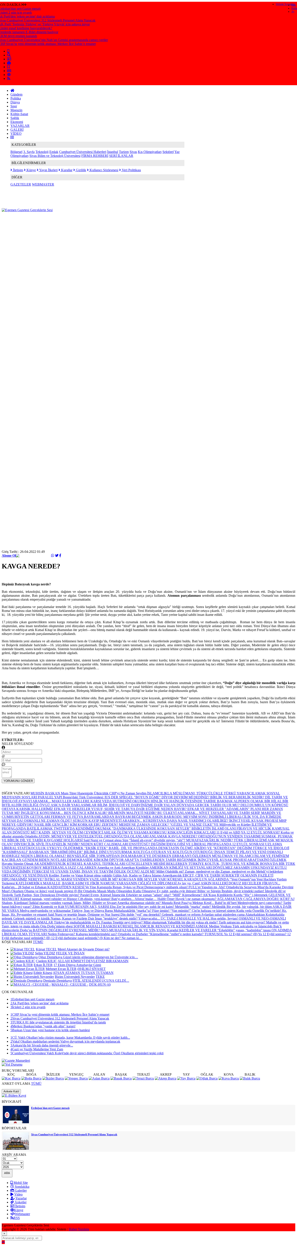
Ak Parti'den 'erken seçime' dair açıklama (39, 1003)
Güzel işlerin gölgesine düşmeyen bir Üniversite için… (100, 957)
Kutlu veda (244, 910)
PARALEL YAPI (50, 797)
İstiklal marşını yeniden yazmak (51, 903)
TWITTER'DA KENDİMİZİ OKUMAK (83, 828)
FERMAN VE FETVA (67, 817)
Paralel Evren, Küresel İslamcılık (103, 895)
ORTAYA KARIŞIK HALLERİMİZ (28, 809)
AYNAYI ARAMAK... (35, 801)
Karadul (173, 930)
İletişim (17, 170)
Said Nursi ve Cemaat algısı (102, 840)
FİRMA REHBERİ (94, 156)
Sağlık (14, 118)
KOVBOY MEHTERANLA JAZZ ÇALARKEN (62, 867)
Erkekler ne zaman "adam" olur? (149, 895)
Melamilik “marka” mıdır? (193, 907)
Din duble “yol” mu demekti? (141, 914)
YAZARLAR (20, 126)
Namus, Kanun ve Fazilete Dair (73, 918)
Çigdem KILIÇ (46, 961)
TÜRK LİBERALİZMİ (250, 840)
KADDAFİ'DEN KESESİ (66, 887)
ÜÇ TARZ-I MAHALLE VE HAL (186, 918)
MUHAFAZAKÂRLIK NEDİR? (210, 840)
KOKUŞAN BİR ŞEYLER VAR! (143, 879)
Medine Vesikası (220, 926)
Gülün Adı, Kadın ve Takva (132, 875)
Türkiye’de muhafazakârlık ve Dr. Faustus (83, 922)
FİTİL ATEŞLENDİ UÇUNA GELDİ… (101, 980)
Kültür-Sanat (19, 114)
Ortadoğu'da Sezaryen (241, 887)
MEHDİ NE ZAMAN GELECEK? (144, 824)
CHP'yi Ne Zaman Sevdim (128, 793)
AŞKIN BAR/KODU (167, 817)
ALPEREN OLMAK (249, 801)
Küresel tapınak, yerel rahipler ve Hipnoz (49, 899)
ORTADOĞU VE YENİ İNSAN (25, 875)
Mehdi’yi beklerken (269, 871)
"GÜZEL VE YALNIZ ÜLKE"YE (194, 824)
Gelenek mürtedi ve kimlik (32, 918)
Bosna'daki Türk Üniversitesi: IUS (87, 797)
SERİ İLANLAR (121, 156)
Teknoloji (41, 152)
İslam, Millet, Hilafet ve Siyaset (95, 903)
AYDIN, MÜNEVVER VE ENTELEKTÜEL (71, 836)
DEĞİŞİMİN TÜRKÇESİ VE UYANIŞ (40, 871)
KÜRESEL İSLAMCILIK (136, 926)
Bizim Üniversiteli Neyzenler (75, 977)
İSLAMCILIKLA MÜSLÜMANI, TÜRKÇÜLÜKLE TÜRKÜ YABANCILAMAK (207, 793)
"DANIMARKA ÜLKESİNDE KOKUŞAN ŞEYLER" (152, 828)
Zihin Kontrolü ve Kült (48, 907)
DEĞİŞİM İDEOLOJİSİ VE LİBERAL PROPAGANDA (191, 844)
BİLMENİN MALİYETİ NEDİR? (132, 813)
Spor (13, 106)
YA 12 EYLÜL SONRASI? (261, 832)
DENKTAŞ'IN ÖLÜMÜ (176, 848)
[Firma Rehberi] (9, 63)
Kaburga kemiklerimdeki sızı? (97, 934)
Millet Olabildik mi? (170, 871)
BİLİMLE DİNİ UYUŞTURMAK (108, 852)
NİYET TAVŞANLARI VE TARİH (225, 813)
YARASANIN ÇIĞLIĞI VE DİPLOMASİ (146, 883)
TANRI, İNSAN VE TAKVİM (91, 871)
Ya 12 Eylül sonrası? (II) (241, 934)
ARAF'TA (132, 860)
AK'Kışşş (210, 895)
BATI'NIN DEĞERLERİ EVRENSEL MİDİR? (67, 930)
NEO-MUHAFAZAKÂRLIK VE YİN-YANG (134, 930)
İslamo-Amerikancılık (167, 875)
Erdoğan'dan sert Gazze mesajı (32, 999)
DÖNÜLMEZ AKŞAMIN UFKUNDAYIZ (244, 867)
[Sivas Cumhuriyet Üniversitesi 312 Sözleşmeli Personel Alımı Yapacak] (16, 1148)
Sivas (133, 152)
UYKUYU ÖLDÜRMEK (65, 848)
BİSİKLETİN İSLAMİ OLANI (214, 828)
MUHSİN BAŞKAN (45, 793)
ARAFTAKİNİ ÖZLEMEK (267, 860)
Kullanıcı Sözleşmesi (103, 170)
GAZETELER (20, 184)
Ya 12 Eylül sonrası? (272, 934)
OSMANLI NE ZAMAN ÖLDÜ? (48, 820)
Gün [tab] (293, 5)
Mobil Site (20, 1183)
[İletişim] (9, 59)
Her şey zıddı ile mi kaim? (156, 907)
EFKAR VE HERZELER (72, 809)
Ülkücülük (101, 793)
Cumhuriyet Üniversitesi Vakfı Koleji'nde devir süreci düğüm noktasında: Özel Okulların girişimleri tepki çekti (87, 1053)
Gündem (16, 94)
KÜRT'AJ (287, 899)
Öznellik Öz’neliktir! (267, 910)
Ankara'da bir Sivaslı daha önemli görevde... (41, 1045)
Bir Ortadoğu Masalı (92, 891)
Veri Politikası (131, 170)
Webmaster (22, 1214)
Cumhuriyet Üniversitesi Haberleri (82, 152)
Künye (31, 170)
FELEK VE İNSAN (70, 953)
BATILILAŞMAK (40, 828)
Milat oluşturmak (155, 922)
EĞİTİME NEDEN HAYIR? (166, 809)
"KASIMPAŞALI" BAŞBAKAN (26, 852)
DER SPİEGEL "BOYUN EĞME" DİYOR (142, 797)
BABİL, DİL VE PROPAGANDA (133, 848)
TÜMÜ (38, 942)
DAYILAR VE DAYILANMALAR (28, 922)
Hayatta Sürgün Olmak (18, 864)
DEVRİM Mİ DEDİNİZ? (192, 797)
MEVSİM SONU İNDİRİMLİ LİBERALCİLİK (217, 817)
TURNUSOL (214, 934)
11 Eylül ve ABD (228, 832)
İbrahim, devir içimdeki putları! (243, 891)
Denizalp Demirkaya (57, 980)
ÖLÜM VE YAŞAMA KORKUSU (142, 832)
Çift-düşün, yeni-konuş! (94, 899)
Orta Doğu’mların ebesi (56, 926)
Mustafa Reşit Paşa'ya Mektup (183, 903)
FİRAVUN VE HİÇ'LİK (254, 828)
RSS (16, 1218)
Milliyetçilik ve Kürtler (235, 824)
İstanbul (112, 152)
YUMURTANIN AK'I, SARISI (87, 907)
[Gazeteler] (9, 71)
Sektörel (168, 152)
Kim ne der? (113, 938)
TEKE (100, 977)
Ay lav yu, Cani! (189, 883)
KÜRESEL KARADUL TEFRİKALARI (96, 864)
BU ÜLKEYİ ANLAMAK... (178, 813)
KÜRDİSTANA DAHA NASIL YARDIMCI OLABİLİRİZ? (186, 820)
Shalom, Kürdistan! (15, 903)
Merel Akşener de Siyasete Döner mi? (84, 949)
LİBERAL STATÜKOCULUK (24, 848)
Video (18, 1194)
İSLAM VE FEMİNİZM (271, 856)
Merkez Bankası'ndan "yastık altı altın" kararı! (42, 1026)
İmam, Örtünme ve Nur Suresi (99, 914)
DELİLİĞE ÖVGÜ (37, 805)
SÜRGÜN (80, 820)
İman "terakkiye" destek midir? (116, 918)
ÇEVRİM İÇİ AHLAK (100, 832)
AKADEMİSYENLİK (50, 864)
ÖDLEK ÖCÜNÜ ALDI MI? (135, 871)
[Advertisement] (81, 222)
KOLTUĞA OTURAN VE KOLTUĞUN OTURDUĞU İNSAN (179, 852)
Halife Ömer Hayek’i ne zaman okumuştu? (187, 899)
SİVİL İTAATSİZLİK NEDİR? (58, 844)
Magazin (16, 110)
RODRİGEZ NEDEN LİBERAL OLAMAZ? (34, 856)
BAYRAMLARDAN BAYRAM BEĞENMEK (118, 817)
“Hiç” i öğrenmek (256, 895)
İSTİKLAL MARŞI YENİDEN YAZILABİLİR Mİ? (82, 879)
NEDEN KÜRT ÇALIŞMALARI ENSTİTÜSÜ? (116, 844)
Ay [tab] (292, 11)
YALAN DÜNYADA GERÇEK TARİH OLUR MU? (202, 805)
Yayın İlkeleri (48, 170)
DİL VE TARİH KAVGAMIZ (41, 840)
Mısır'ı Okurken (13, 891)
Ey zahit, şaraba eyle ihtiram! (177, 891)
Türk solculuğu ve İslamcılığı (252, 926)
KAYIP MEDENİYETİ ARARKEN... (115, 820)
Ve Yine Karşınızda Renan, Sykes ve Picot (114, 887)
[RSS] (8, 78)
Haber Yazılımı (79, 1229)
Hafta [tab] (294, 8)
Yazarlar (21, 1198)
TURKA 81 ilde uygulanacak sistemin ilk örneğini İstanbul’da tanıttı (58, 1022)
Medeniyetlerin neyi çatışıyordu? (260, 903)
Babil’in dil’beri (226, 903)
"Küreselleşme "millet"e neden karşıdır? (176, 934)
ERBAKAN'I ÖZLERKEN (192, 856)
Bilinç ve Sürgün (209, 891)
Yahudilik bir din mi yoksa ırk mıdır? (193, 922)
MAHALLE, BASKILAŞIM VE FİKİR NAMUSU (79, 883)
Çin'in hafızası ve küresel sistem (214, 910)
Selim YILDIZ (45, 953)
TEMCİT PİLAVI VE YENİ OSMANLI (254, 852)
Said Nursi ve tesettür (63, 914)
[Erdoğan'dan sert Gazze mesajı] (16, 1122)
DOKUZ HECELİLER (245, 883)
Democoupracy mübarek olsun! (166, 887)
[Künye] (9, 74)
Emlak (53, 152)
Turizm (124, 152)
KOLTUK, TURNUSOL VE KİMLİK (232, 864)
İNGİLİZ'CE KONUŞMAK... (42, 813)
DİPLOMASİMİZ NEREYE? (23, 879)
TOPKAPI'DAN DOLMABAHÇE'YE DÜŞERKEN (134, 856)
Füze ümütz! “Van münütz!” (172, 910)
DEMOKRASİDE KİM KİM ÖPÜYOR (95, 860)
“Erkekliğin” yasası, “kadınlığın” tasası (244, 930)
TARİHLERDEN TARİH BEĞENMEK (169, 860)
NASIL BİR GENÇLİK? (52, 824)
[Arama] (9, 55)
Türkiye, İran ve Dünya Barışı (93, 910)
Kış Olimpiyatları (150, 152)
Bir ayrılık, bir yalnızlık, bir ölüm (249, 907)
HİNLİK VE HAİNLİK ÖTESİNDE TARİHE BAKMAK (192, 801)
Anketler (20, 1202)
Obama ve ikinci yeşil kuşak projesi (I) (51, 891)
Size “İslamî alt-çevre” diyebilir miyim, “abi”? (154, 840)
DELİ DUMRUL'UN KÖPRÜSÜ (264, 805)
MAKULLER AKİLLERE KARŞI (77, 801)
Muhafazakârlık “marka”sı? (133, 910)
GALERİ (16, 129)
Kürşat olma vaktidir (98, 875)
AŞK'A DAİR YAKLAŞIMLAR (74, 805)
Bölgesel (16, 152)
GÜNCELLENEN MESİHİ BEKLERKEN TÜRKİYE (165, 864)
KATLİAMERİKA (29, 883)
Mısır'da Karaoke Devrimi (275, 887)
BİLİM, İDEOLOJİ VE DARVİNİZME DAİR (130, 805)
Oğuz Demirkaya (50, 957)
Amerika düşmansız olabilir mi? (139, 903)
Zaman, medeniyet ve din (202, 871)
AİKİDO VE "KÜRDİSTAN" (215, 848)
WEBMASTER (43, 184)
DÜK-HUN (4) (100, 984)
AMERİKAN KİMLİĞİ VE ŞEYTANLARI (181, 867)
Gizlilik (80, 170)
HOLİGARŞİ (73, 840)
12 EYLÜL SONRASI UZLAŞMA (257, 844)
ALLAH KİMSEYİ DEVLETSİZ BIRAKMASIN (93, 961)
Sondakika (21, 1186)
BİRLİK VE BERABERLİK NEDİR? (237, 797)
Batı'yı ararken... (123, 899)
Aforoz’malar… (146, 899)
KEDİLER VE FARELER (198, 930)
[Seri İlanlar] (8, 67)
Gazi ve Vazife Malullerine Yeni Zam (36, 1049)
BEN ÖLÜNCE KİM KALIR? (86, 813)
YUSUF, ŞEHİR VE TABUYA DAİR (118, 809)
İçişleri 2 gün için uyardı (27, 1007)
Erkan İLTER (43, 965)
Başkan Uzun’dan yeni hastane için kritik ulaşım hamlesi (50, 1030)
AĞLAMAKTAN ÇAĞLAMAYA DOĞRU (248, 899)
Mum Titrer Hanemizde (77, 793)
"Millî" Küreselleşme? (187, 895)
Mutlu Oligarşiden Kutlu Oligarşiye (132, 891)
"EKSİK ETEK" (96, 848)
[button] (12, 137)
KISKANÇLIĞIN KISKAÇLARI (192, 832)
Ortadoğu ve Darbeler (133, 934)
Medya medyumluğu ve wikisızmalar (46, 910)
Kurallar (66, 170)
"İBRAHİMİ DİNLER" (67, 852)
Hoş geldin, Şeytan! (225, 918)
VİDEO (16, 133)
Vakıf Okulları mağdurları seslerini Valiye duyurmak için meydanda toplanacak (65, 1041)
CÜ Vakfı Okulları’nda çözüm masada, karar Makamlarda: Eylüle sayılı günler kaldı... (70, 1037)
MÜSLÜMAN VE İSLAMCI (233, 856)
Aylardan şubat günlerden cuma (223, 914)
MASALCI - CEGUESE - (70, 984)
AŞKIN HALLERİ (215, 883)
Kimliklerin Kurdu (230, 895)
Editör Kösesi (42, 973)
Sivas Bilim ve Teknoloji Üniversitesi (54, 156)
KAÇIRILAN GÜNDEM (20, 860)
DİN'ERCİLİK (25, 844)
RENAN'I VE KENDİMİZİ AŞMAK (182, 926)
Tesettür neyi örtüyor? (128, 922)
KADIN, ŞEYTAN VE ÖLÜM (61, 832)
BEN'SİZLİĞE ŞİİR (81, 856)
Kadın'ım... (10, 887)
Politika (15, 98)
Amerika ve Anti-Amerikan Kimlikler (123, 867)
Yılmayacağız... (149, 918)
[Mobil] (8, 51)
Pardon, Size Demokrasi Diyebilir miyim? (51, 895)
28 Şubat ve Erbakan (32, 887)
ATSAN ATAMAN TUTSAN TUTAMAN (83, 973)
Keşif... (209, 903)
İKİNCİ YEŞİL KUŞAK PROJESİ (254, 820)
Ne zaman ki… (132, 938)
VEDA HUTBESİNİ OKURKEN (126, 801)
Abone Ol (9, 555)
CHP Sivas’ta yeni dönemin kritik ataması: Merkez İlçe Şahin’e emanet (59, 1014)
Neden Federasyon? (62, 934)
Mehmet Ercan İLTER (61, 969)
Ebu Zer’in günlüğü (124, 907)
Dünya (15, 102)
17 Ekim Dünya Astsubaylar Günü (77, 965)
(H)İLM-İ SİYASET (91, 969)
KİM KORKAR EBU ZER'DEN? (94, 824)
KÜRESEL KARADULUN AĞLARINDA (198, 879)
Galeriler (20, 1190)
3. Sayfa (29, 152)
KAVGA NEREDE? (183, 836)
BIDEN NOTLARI (53, 860)
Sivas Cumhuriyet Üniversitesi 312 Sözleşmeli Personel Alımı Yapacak (59, 1018)
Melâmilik (219, 907)
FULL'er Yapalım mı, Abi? (207, 887)
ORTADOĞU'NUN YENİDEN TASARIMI (229, 836)
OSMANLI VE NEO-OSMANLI (262, 918)
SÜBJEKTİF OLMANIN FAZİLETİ (247, 875)
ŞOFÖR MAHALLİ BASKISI (95, 926)
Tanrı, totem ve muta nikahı (21, 926)
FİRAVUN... (271, 883)
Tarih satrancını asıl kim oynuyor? (242, 922)
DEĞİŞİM (245, 848)
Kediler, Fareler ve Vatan (66, 875)
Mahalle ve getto (277, 922)
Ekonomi (16, 122)
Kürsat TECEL (46, 949)
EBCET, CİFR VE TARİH (202, 875)
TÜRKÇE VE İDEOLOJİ (271, 848)
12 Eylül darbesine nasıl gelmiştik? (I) (77, 938)
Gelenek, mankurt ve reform (181, 914)
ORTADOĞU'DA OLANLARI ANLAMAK (136, 836)
